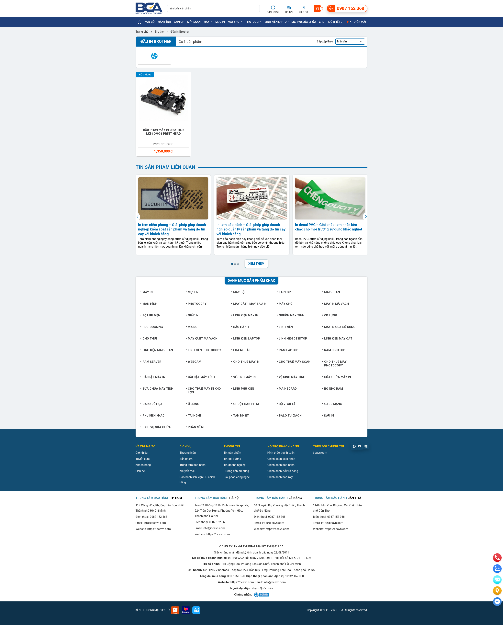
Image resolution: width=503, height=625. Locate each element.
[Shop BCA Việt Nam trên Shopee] (175, 610)
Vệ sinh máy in (244, 377)
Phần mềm (196, 427)
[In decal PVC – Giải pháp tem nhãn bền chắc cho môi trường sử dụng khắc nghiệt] (330, 198)
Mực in (220, 21)
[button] (232, 264)
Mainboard (288, 388)
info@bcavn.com (155, 523)
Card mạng (333, 404)
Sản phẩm (186, 459)
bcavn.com (320, 452)
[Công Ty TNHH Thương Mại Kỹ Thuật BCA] (149, 8)
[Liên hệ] (497, 590)
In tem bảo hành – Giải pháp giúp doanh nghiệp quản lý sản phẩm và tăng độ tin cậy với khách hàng (251, 229)
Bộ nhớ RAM (333, 388)
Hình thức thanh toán (281, 452)
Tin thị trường (232, 459)
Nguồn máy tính (291, 315)
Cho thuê (150, 338)
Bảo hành (241, 327)
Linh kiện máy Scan (157, 350)
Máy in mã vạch (336, 304)
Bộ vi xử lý (287, 404)
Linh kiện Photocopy (204, 350)
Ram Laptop (288, 350)
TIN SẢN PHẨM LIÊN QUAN (165, 167)
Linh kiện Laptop (276, 21)
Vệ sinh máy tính (292, 377)
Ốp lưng (330, 315)
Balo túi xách (290, 415)
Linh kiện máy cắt (338, 338)
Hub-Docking (152, 327)
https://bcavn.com (159, 529)
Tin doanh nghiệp (235, 465)
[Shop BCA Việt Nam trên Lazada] (185, 610)
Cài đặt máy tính (201, 377)
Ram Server (151, 361)
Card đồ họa (152, 404)
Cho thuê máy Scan (294, 361)
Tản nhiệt (241, 415)
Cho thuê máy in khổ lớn (204, 390)
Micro (192, 327)
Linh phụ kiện (243, 388)
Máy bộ (150, 21)
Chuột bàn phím (246, 404)
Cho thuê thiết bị (331, 21)
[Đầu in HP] (154, 56)
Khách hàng (143, 465)
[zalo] (497, 568)
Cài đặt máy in (153, 377)
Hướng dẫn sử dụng (236, 471)
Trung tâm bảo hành (193, 465)
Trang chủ (142, 31)
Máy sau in (235, 21)
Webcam (194, 361)
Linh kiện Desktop (293, 338)
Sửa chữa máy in (337, 377)
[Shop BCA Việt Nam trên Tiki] (196, 610)
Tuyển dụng (143, 459)
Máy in (208, 21)
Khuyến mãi (357, 21)
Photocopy (253, 21)
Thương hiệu (188, 452)
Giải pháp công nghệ (237, 477)
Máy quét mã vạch (203, 338)
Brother (160, 31)
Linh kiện (286, 327)
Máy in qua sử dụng (339, 327)
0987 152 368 (158, 517)
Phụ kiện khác (153, 415)
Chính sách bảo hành (281, 465)
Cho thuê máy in (246, 361)
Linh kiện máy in (245, 315)
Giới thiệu (142, 452)
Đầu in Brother (180, 31)
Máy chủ (285, 304)
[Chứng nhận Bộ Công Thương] (261, 595)
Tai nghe (195, 415)
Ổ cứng (193, 404)
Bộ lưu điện (151, 315)
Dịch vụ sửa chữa (303, 21)
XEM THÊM (256, 263)
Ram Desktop (334, 350)
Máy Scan (194, 21)
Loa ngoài (241, 350)
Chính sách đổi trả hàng (282, 471)
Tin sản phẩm (232, 452)
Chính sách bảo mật (280, 477)
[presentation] (138, 216)
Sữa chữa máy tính (157, 388)
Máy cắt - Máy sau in (249, 304)
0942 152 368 (295, 576)
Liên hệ (140, 471)
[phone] (497, 557)
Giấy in (193, 315)
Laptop (179, 21)
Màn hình (164, 21)
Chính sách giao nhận (281, 459)
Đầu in (329, 415)
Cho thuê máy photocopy (335, 363)
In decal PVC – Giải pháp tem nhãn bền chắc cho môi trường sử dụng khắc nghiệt (328, 227)
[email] (497, 579)
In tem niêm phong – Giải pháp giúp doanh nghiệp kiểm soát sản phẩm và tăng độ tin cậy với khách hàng (172, 229)
